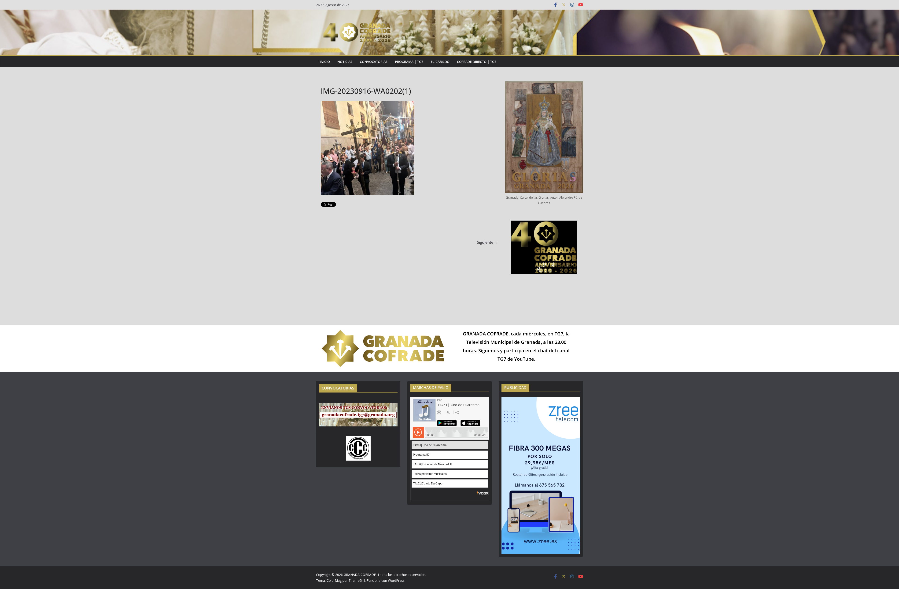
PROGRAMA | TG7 (409, 61)
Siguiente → (487, 242)
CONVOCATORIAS (373, 61)
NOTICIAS (344, 61)
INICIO (325, 61)
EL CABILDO (440, 61)
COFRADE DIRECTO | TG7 (476, 61)
